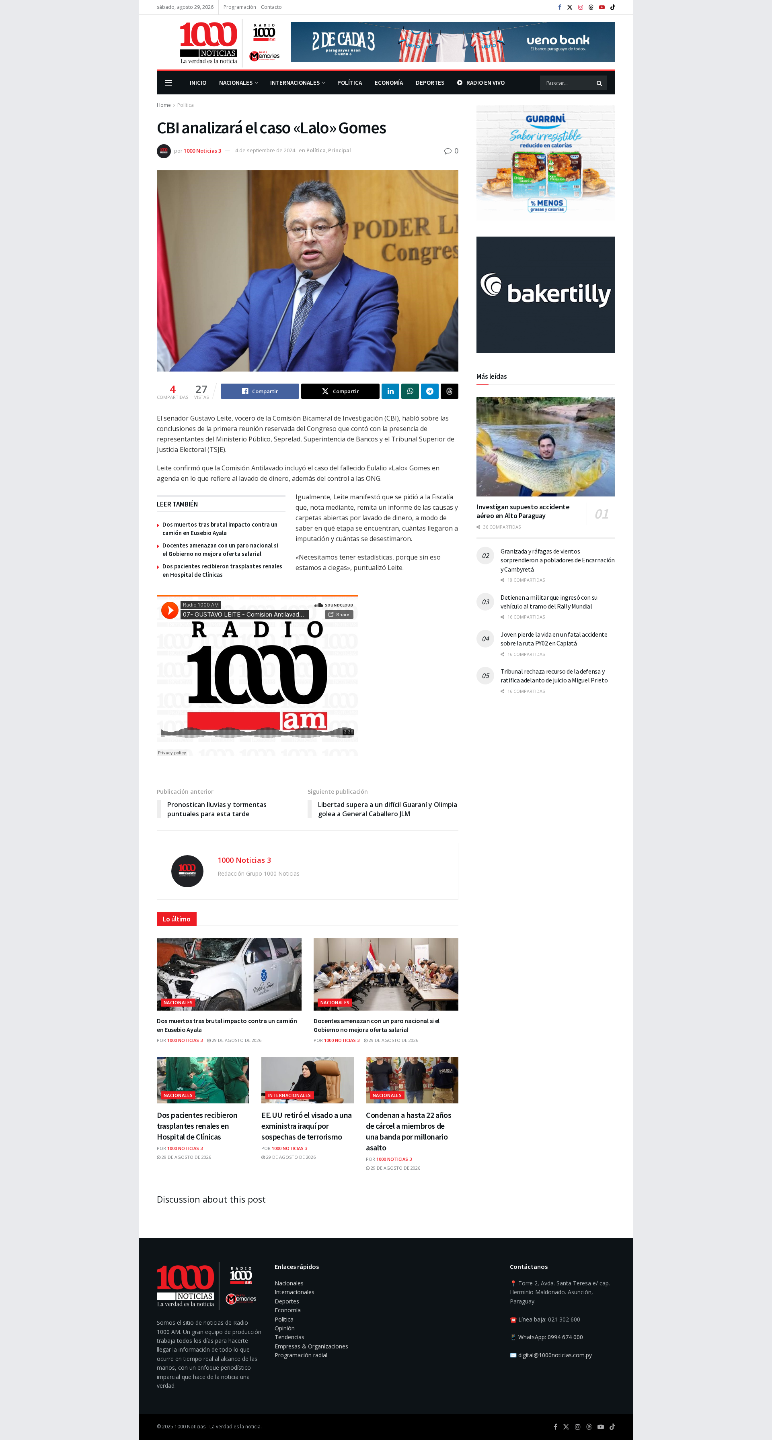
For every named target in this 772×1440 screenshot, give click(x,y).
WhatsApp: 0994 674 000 (550, 1337)
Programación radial (301, 1355)
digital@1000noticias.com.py (555, 1355)
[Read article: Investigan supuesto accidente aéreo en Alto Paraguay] (545, 446)
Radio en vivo (485, 82)
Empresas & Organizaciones (311, 1346)
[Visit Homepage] (218, 42)
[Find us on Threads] (591, 7)
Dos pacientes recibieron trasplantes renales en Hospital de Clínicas (197, 1126)
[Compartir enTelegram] (430, 391)
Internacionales (295, 82)
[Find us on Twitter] (570, 7)
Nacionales (236, 82)
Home (164, 105)
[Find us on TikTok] (612, 7)
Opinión (285, 1328)
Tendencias (289, 1337)
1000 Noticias (190, 1426)
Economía (389, 82)
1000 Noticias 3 (202, 150)
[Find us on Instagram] (580, 7)
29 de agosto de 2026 (236, 1040)
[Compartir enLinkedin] (390, 391)
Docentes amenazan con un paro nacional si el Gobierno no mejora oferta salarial (376, 1025)
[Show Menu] (168, 83)
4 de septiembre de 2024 (265, 150)
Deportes (430, 82)
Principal (339, 150)
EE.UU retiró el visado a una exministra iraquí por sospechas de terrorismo (306, 1126)
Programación (240, 7)
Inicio (198, 82)
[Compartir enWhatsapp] (410, 391)
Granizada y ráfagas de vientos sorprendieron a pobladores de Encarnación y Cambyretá (558, 560)
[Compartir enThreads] (449, 391)
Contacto (271, 7)
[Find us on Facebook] (559, 7)
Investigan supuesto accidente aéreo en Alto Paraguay (523, 511)
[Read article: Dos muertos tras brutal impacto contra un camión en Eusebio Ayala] (229, 974)
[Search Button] (600, 83)
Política (349, 82)
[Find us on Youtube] (602, 7)
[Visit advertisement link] (453, 42)
